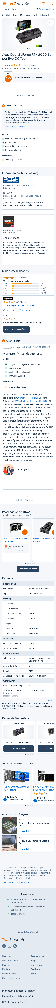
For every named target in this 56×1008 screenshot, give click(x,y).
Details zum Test (9, 188)
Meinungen (25, 15)
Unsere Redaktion (10, 960)
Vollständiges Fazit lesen (15, 126)
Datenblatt (44, 15)
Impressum (7, 990)
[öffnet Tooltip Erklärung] (37, 173)
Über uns (6, 956)
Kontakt (34, 973)
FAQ (33, 960)
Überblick (6, 15)
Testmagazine (37, 956)
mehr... (50, 701)
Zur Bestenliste (21, 749)
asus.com (6, 708)
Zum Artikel (24, 831)
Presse (5, 965)
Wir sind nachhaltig (46, 9)
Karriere (6, 969)
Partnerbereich (9, 973)
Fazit (35, 15)
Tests (15, 15)
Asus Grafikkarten (10, 9)
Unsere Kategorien (11, 978)
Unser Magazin (38, 965)
